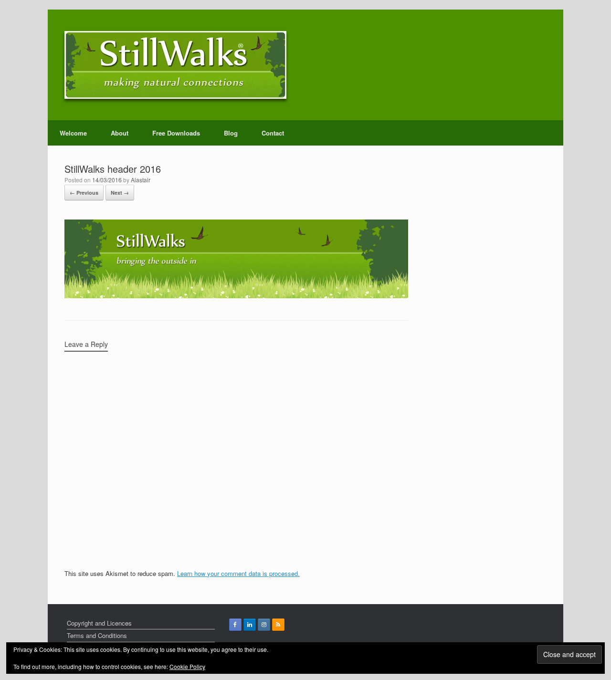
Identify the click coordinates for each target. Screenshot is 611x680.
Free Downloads (176, 132)
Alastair (140, 180)
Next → (120, 192)
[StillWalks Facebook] (235, 624)
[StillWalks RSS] (278, 624)
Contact (273, 132)
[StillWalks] (175, 65)
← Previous (84, 192)
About (119, 132)
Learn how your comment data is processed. (238, 573)
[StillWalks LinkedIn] (249, 624)
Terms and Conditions (97, 635)
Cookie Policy (187, 666)
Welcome (73, 132)
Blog (231, 132)
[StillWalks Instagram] (264, 624)
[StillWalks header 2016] (236, 295)
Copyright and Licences (99, 623)
